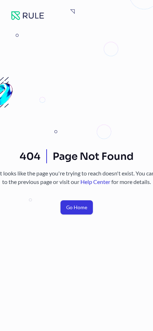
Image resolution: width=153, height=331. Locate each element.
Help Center (95, 181)
